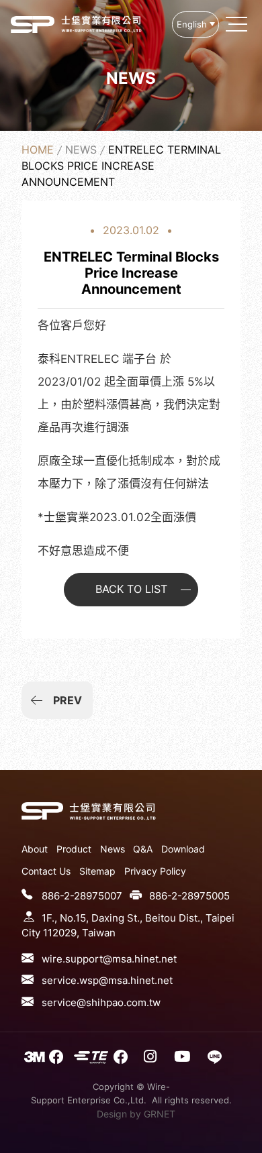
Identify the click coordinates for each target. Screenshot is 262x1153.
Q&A (142, 849)
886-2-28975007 (82, 895)
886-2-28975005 (189, 895)
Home (37, 149)
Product (73, 849)
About (34, 849)
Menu (237, 24)
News (81, 149)
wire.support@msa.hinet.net (109, 958)
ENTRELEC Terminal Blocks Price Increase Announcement (32, 24)
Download (183, 849)
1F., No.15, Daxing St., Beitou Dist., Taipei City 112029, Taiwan (127, 926)
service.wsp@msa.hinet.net (107, 980)
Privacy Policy (155, 871)
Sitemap (97, 871)
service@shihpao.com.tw (101, 1002)
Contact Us (46, 871)
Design (112, 1113)
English (192, 24)
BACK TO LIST (131, 589)
